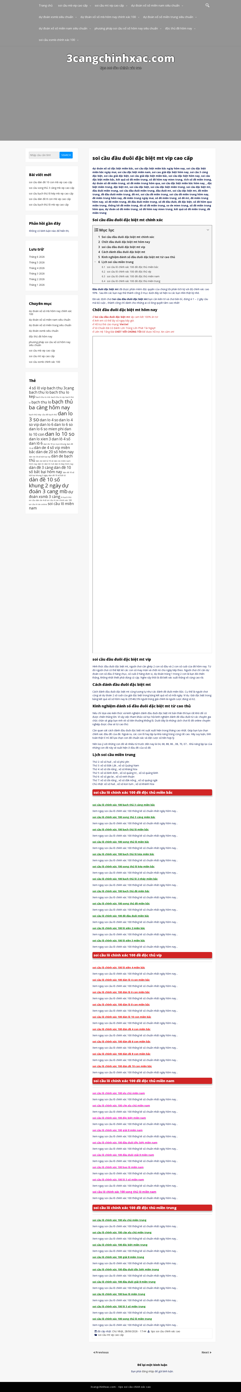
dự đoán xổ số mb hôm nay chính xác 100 (108, 17)
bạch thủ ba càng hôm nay (51, 404)
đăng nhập (148, 1371)
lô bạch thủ (66, 497)
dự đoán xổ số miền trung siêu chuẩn (168, 17)
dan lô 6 (36, 443)
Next (206, 1352)
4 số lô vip (37, 388)
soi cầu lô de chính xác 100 (59, 500)
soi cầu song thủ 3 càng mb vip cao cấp (51, 187)
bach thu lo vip (58, 397)
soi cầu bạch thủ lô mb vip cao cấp (49, 204)
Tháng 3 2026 (37, 273)
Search (66, 155)
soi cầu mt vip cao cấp (109, 5)
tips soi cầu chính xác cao (165, 1331)
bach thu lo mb (43, 397)
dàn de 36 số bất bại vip (39, 456)
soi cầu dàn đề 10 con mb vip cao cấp (50, 182)
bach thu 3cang (60, 388)
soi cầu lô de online (38, 504)
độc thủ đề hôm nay (178, 28)
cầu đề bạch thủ (49, 414)
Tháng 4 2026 (37, 268)
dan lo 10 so (59, 433)
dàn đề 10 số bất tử (57, 475)
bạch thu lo (41, 401)
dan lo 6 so (63, 424)
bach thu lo (39, 392)
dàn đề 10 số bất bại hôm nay (50, 469)
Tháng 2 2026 (37, 279)
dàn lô (41, 464)
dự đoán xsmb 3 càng (51, 494)
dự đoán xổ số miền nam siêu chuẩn (155, 5)
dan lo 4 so (49, 419)
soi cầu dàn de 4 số (37, 500)
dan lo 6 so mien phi (46, 428)
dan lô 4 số (61, 438)
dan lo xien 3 (40, 438)
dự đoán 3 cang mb (48, 488)
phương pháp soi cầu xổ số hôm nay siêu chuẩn (126, 28)
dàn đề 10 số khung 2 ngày (45, 482)
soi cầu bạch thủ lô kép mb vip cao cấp (51, 193)
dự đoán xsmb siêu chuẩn (56, 17)
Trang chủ (46, 5)
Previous (102, 1352)
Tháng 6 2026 (37, 256)
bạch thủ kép (35, 414)
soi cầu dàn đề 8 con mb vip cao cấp (50, 199)
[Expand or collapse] (208, 230)
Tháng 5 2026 (37, 262)
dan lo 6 (46, 424)
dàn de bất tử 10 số (44, 461)
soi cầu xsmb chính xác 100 (57, 40)
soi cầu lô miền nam (51, 505)
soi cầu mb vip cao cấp (73, 5)
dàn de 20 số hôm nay (55, 451)
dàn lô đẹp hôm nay (64, 464)
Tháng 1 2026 (37, 284)
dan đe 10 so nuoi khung (54, 444)
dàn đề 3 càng (41, 467)
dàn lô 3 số (49, 464)
